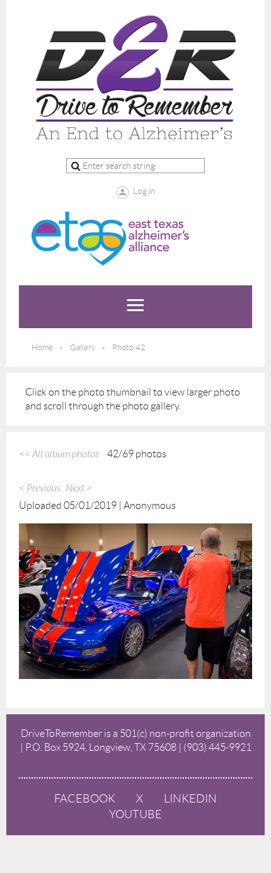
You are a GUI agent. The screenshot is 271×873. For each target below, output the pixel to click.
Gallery (82, 347)
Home (42, 347)
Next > (79, 488)
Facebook (84, 798)
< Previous (40, 488)
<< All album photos (59, 454)
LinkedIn (190, 798)
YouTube (135, 814)
